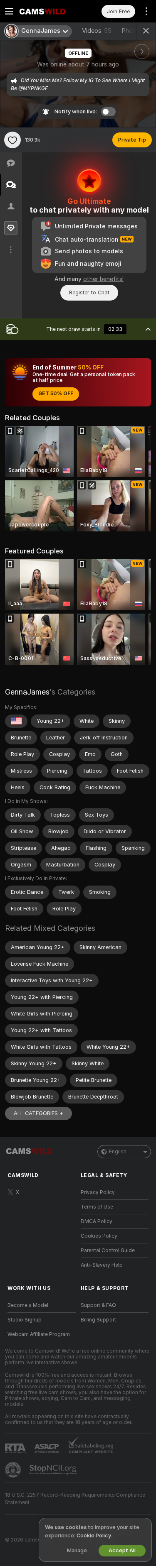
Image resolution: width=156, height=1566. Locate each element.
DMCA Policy (96, 1221)
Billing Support (98, 1320)
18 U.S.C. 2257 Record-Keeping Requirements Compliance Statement (75, 1498)
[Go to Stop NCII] (53, 1470)
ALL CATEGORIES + (38, 1113)
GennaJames (27, 692)
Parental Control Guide (108, 1250)
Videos (96, 30)
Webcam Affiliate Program (38, 1334)
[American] (16, 721)
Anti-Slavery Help (102, 1265)
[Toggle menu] (9, 11)
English (117, 1152)
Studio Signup (24, 1320)
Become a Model (27, 1305)
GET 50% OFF (55, 393)
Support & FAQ (98, 1305)
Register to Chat (89, 292)
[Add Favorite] (12, 140)
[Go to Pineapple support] (13, 1470)
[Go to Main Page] (48, 11)
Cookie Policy (94, 1535)
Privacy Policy (98, 1192)
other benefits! (103, 279)
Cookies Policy (99, 1236)
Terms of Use (97, 1207)
